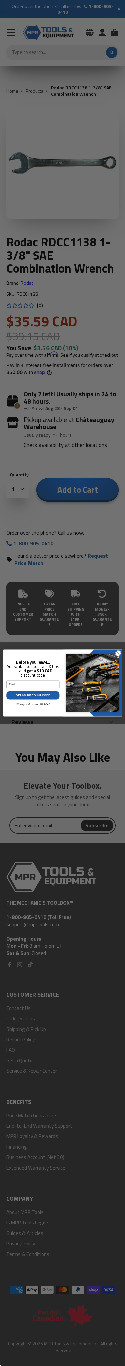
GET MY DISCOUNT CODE (33, 695)
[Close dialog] (118, 653)
